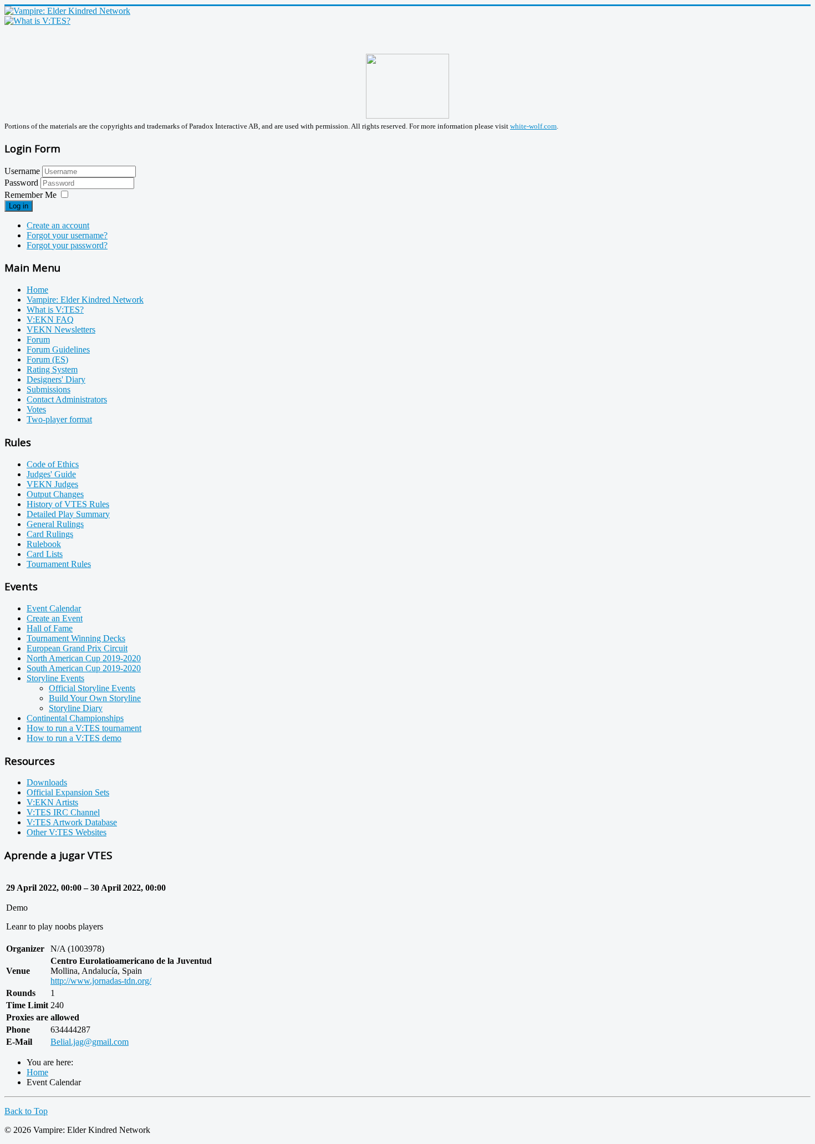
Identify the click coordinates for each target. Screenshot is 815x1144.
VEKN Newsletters (61, 329)
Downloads (47, 782)
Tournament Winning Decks (76, 638)
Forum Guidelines (58, 349)
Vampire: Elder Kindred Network (85, 299)
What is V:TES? (55, 309)
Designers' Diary (56, 379)
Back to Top (26, 1111)
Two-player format (59, 419)
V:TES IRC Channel (63, 812)
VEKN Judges (52, 484)
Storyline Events (55, 678)
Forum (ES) (47, 359)
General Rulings (55, 524)
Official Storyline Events (92, 688)
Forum (38, 339)
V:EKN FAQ (50, 319)
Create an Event (55, 618)
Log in (18, 206)
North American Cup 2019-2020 (84, 658)
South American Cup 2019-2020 (84, 668)
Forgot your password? (67, 245)
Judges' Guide (51, 474)
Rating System (52, 369)
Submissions (48, 389)
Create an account (58, 225)
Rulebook (44, 544)
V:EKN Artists (52, 802)
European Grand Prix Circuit (77, 648)
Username (22, 171)
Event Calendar (54, 608)
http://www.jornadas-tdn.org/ (100, 980)
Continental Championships (75, 718)
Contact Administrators (67, 399)
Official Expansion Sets (68, 792)
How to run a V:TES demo (74, 738)
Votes (36, 409)
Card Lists (45, 554)
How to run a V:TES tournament (84, 728)
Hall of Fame (50, 628)
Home (37, 289)
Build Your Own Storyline (95, 698)
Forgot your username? (67, 235)
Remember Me (30, 195)
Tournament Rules (59, 564)
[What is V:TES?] (37, 20)
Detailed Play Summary (68, 514)
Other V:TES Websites (66, 832)
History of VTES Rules (68, 504)
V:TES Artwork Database (72, 822)
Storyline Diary (76, 708)
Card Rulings (50, 534)
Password (22, 182)
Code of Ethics (53, 464)
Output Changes (55, 494)
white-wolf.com (533, 126)
